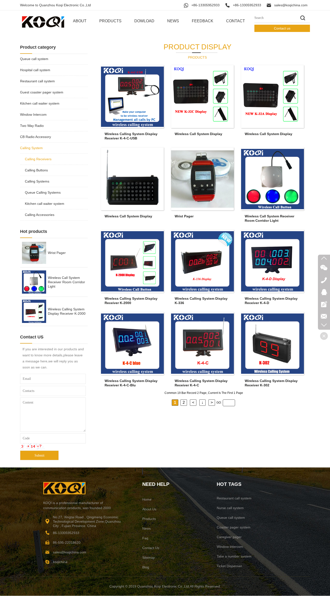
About (79, 21)
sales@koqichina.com (291, 5)
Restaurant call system (37, 81)
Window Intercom (33, 114)
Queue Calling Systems (43, 192)
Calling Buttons (36, 170)
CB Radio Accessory (35, 137)
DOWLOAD (144, 21)
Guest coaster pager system (41, 92)
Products (110, 21)
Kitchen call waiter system (39, 103)
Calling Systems (37, 181)
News (173, 21)
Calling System (31, 148)
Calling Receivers (38, 159)
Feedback (202, 21)
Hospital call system (35, 70)
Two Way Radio (32, 126)
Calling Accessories (39, 215)
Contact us (282, 28)
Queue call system (34, 59)
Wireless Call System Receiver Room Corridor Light (66, 252)
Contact (235, 21)
